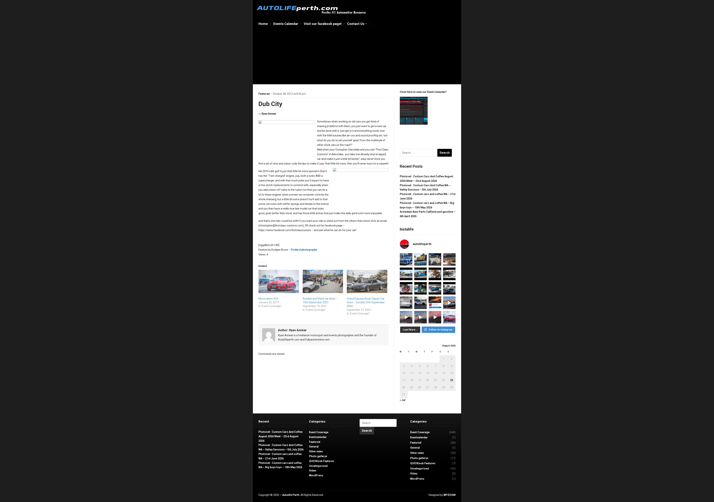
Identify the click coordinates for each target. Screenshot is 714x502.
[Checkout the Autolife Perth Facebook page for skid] (435, 302)
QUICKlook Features (321, 461)
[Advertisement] (357, 56)
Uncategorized (318, 465)
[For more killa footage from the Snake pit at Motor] (406, 317)
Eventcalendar (318, 437)
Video (312, 470)
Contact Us (355, 24)
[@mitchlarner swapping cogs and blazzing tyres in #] (449, 302)
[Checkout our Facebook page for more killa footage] (420, 317)
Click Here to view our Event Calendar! (423, 91)
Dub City (270, 104)
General (314, 446)
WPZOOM (449, 494)
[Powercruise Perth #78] (435, 288)
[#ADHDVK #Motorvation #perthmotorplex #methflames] (449, 259)
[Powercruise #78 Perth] (435, 274)
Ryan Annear (269, 113)
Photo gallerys (318, 456)
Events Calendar (285, 24)
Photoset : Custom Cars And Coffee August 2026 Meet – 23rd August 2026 (280, 436)
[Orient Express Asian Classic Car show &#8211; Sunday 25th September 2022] (367, 281)
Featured (264, 93)
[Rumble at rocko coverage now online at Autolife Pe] (435, 259)
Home (263, 24)
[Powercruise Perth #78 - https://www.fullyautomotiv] (406, 274)
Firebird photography (304, 249)
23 (451, 380)
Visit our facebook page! (323, 24)
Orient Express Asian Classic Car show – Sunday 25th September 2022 (366, 302)
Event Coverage (318, 432)
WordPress (316, 475)
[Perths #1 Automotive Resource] (312, 9)
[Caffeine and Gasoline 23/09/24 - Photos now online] (420, 259)
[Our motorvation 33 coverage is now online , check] (449, 317)
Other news (316, 451)
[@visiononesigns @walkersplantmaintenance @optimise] (420, 302)
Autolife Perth (290, 494)
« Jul (402, 400)
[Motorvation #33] (278, 281)
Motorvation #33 (268, 298)
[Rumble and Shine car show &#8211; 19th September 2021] (323, 281)
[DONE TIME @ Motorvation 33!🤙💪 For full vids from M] (435, 317)
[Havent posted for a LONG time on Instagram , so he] (406, 259)
